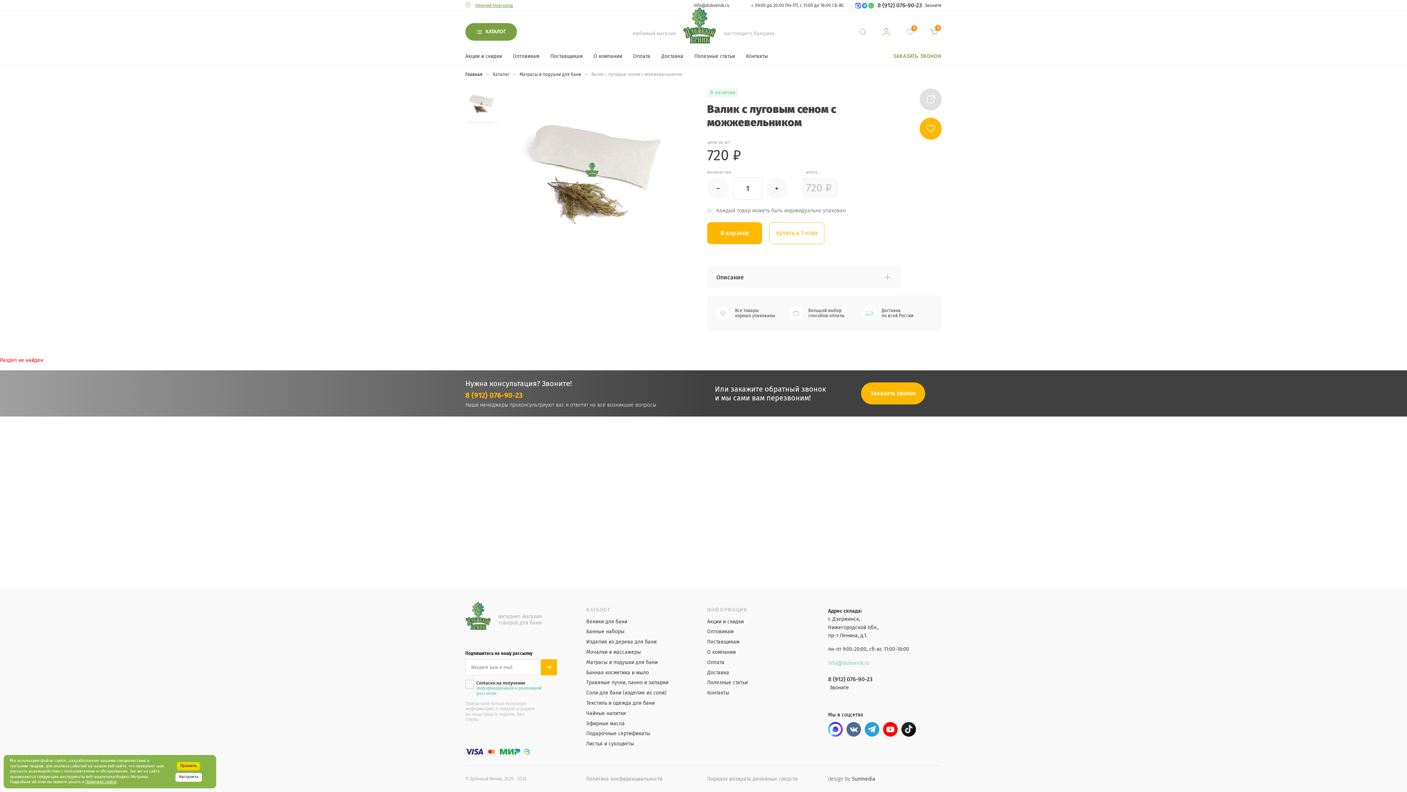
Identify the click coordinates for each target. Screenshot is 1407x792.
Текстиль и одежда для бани (620, 703)
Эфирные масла (605, 724)
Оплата (641, 56)
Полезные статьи (714, 56)
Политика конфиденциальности (624, 779)
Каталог (495, 32)
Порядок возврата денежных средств (752, 779)
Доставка (672, 56)
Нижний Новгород (494, 5)
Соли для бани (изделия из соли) (626, 693)
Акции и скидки (483, 56)
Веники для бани (606, 622)
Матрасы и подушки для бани (622, 663)
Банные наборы (605, 632)
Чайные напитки (606, 713)
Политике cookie (101, 782)
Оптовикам (526, 56)
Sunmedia (863, 779)
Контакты (757, 56)
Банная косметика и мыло (617, 673)
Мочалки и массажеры (613, 652)
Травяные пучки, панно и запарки (627, 683)
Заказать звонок (917, 56)
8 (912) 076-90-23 (900, 5)
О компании (608, 56)
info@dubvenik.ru (712, 5)
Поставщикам (566, 56)
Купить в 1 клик (797, 233)
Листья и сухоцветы (610, 744)
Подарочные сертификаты (618, 734)
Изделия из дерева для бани (621, 642)
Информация (727, 610)
